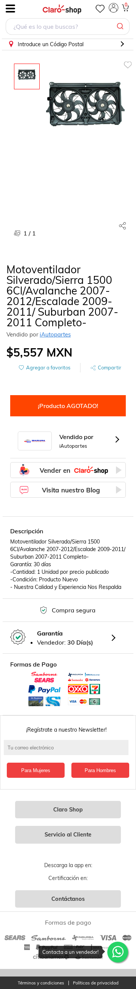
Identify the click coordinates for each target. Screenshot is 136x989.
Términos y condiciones (41, 983)
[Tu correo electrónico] (68, 751)
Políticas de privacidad (96, 983)
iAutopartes (55, 334)
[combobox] (67, 27)
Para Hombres (100, 770)
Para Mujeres (35, 770)
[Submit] (121, 26)
